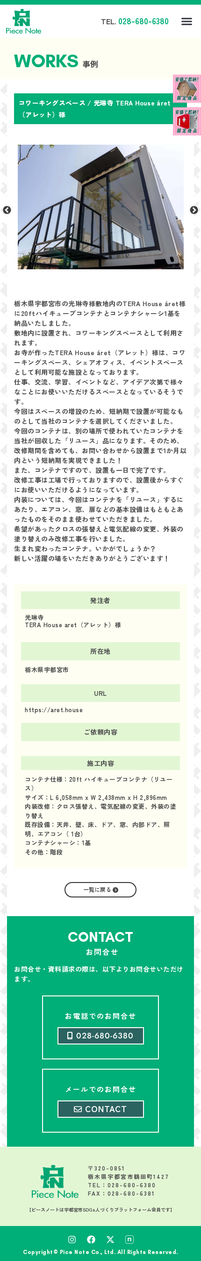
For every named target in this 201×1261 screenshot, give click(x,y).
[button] (187, 21)
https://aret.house (54, 709)
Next (194, 210)
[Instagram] (72, 1239)
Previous (7, 210)
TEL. (135, 21)
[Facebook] (91, 1239)
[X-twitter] (110, 1239)
